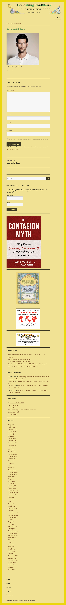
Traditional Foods (13, 412)
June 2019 (11, 501)
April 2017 (11, 547)
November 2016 (13, 556)
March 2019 (12, 506)
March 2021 (12, 467)
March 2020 (12, 483)
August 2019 (12, 497)
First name (10, 195)
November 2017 (13, 533)
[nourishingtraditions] (28, 288)
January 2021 (12, 470)
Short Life (11, 381)
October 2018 (12, 517)
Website (9, 130)
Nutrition (11, 407)
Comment (10, 90)
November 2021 (13, 456)
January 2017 (12, 553)
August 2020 (12, 477)
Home (8, 579)
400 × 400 (10, 71)
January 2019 (12, 510)
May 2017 (11, 544)
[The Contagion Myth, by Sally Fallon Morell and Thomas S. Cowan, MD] (24, 241)
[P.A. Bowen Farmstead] (28, 339)
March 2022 (12, 452)
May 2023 (11, 436)
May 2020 (11, 479)
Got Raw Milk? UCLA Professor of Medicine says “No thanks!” (27, 364)
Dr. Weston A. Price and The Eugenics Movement (23, 366)
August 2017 (12, 538)
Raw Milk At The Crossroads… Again (19, 359)
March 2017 (11, 549)
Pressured (19, 379)
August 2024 (12, 425)
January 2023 (12, 440)
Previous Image (11, 23)
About (9, 587)
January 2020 (12, 488)
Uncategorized (12, 414)
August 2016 (12, 562)
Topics (9, 591)
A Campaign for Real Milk (16, 403)
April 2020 (11, 481)
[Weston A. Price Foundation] (28, 318)
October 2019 (12, 495)
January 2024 (12, 429)
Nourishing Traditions (12, 600)
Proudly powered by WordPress (27, 600)
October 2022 (12, 443)
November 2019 (13, 492)
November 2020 (13, 472)
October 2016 (12, 558)
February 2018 (12, 526)
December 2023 (13, 431)
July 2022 (11, 447)
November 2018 (13, 515)
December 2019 (13, 490)
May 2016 (11, 567)
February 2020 (12, 486)
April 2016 (11, 569)
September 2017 (13, 535)
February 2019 (12, 508)
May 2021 (11, 465)
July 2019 (11, 499)
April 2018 (11, 524)
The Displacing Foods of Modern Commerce (22, 410)
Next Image (19, 23)
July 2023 (11, 434)
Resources (10, 595)
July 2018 (11, 519)
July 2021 (11, 461)
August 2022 (12, 445)
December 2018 (13, 513)
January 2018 (12, 528)
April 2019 (11, 504)
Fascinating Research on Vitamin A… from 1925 (34, 376)
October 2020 (12, 474)
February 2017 (12, 551)
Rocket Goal (12, 386)
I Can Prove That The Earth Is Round (19, 361)
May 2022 (11, 449)
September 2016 (13, 560)
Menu (58, 18)
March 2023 (12, 438)
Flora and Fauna (13, 405)
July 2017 (11, 540)
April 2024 (11, 427)
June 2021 (11, 463)
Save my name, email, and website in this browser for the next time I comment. (29, 139)
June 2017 (11, 542)
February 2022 (12, 454)
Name (9, 115)
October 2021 (12, 458)
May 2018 (11, 522)
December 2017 (13, 531)
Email (9, 123)
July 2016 (11, 565)
